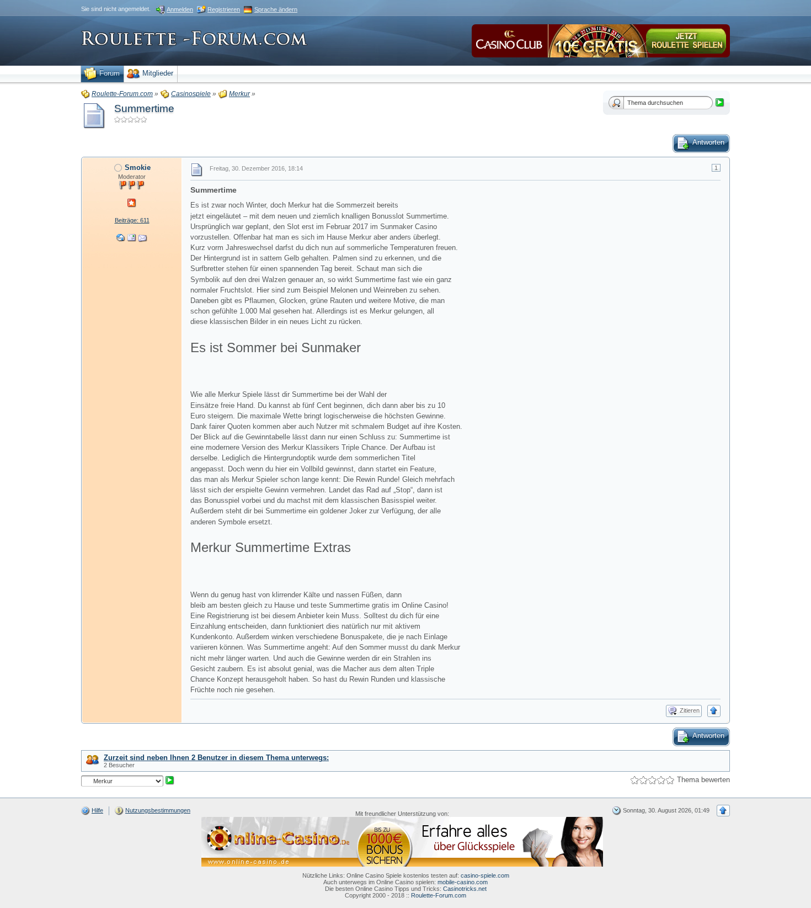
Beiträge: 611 (132, 220)
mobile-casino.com (462, 882)
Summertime (144, 108)
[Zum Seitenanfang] (714, 710)
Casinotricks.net (465, 888)
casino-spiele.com (485, 875)
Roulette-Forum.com (438, 895)
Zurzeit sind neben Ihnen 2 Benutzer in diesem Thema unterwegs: (216, 757)
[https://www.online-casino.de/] (402, 841)
